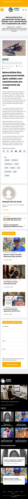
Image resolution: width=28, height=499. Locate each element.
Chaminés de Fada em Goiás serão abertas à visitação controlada (21, 441)
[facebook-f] (13, 5)
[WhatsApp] (24, 151)
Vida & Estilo (10, 491)
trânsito (21, 63)
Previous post (6, 216)
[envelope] (16, 151)
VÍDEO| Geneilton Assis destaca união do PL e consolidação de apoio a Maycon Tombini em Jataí (7, 441)
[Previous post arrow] (24, 218)
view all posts (5, 209)
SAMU (17, 63)
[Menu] (2, 9)
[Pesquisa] (23, 10)
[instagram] (15, 5)
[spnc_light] (26, 10)
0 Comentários (7, 68)
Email (3, 349)
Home (4, 491)
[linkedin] (11, 151)
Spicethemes (17, 495)
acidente (5, 62)
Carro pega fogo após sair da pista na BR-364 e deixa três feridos (12, 219)
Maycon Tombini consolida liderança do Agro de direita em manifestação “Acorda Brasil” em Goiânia (13, 255)
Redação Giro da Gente (8, 66)
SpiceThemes (14, 496)
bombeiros (10, 62)
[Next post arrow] (24, 226)
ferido (3, 63)
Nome (3, 340)
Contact (13, 493)
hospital (7, 63)
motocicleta (13, 63)
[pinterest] (20, 151)
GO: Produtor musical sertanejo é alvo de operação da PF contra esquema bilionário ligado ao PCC (12, 283)
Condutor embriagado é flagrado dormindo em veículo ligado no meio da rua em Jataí (13, 225)
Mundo (21, 491)
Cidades (5, 59)
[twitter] (7, 151)
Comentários (5, 326)
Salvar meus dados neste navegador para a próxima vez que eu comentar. (13, 359)
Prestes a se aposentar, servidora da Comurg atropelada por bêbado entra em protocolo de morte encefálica (6, 425)
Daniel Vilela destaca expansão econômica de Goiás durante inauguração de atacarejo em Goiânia (13, 310)
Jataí (10, 63)
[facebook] (3, 151)
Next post (5, 222)
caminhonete (15, 62)
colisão (19, 62)
